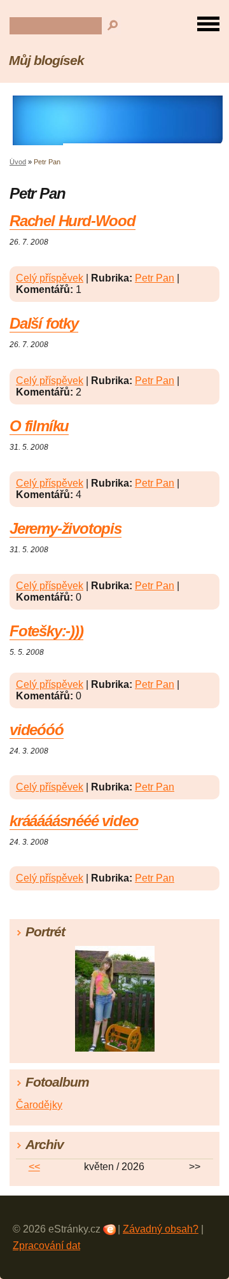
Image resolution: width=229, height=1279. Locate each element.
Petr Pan (154, 278)
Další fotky (44, 323)
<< (34, 1166)
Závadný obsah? (160, 1229)
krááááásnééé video (74, 820)
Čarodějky (39, 1104)
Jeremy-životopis (65, 528)
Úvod (18, 162)
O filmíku (39, 425)
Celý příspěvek (49, 278)
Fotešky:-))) (46, 631)
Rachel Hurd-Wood (72, 220)
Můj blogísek (46, 60)
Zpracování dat (46, 1245)
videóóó (37, 729)
